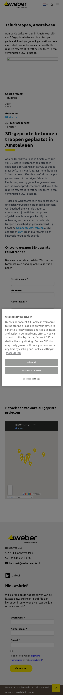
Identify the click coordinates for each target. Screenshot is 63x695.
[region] (32, 347)
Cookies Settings (31, 379)
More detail (13, 352)
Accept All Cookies (31, 370)
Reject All (31, 362)
